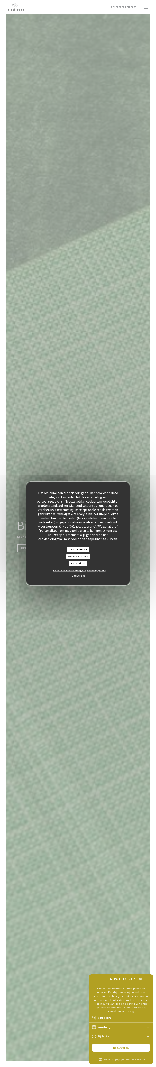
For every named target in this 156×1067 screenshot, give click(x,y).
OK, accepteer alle (78, 549)
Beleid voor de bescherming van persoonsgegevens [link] (79, 570)
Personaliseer (78, 563)
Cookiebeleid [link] (78, 575)
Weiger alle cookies (78, 556)
